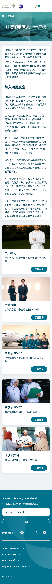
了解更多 (39, 269)
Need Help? (11, 560)
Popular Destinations (16, 566)
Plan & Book (11, 554)
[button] (37, 6)
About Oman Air (13, 548)
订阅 (26, 521)
